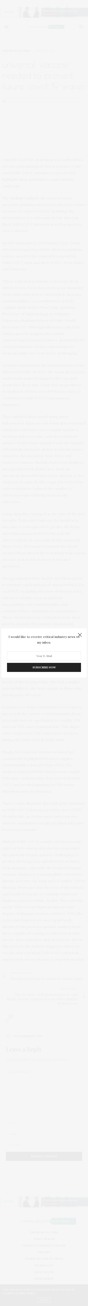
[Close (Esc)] (79, 635)
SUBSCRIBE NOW (44, 667)
